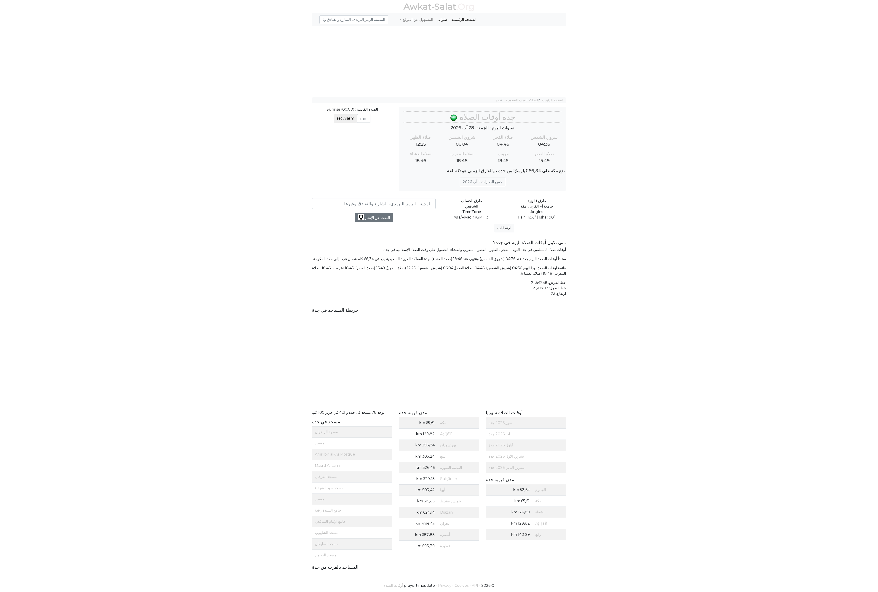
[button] (317, 17)
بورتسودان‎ (448, 445)
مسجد (319, 443)
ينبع (442, 456)
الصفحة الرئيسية (463, 19)
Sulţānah (448, 479)
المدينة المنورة (451, 467)
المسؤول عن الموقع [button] (417, 19)
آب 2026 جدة (499, 434)
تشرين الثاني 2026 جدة (507, 467)
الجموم (540, 490)
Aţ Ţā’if (541, 523)
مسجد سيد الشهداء (329, 488)
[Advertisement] (439, 62)
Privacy (444, 585)
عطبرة (445, 546)
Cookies (461, 585)
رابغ (538, 534)
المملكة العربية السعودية (522, 100)
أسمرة (445, 535)
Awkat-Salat (430, 6)
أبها (442, 490)
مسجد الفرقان (326, 477)
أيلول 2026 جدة (501, 445)
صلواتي (442, 19)
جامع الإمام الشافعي (330, 521)
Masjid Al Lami (327, 465)
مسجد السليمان (327, 544)
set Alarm (345, 118)
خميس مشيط (450, 501)
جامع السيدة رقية (328, 510)
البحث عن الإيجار (377, 218)
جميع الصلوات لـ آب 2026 (482, 182)
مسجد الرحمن (325, 555)
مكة (538, 501)
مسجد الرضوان (326, 432)
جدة (498, 100)
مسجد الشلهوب (326, 533)
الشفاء (540, 512)
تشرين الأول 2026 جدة (506, 456)
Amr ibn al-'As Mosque (335, 454)
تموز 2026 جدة (500, 423)
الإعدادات (504, 228)
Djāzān (446, 512)
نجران (444, 523)
